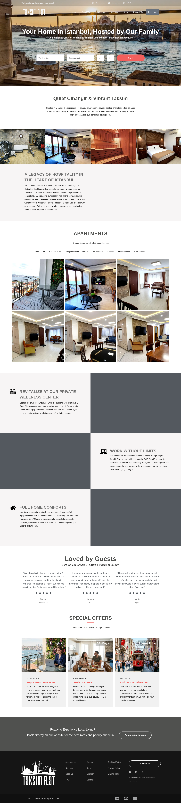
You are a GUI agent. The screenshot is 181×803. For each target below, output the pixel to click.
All (44, 252)
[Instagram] (142, 772)
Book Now (152, 12)
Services (114, 12)
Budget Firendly (72, 252)
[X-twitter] (136, 772)
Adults (100, 51)
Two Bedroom (139, 252)
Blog (126, 12)
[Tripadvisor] (148, 772)
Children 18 (110, 51)
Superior (110, 252)
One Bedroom (97, 252)
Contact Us (138, 12)
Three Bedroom (123, 252)
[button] (2, 146)
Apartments (100, 12)
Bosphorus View (55, 252)
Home (73, 12)
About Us (86, 12)
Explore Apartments (135, 735)
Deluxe (85, 252)
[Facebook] (130, 772)
